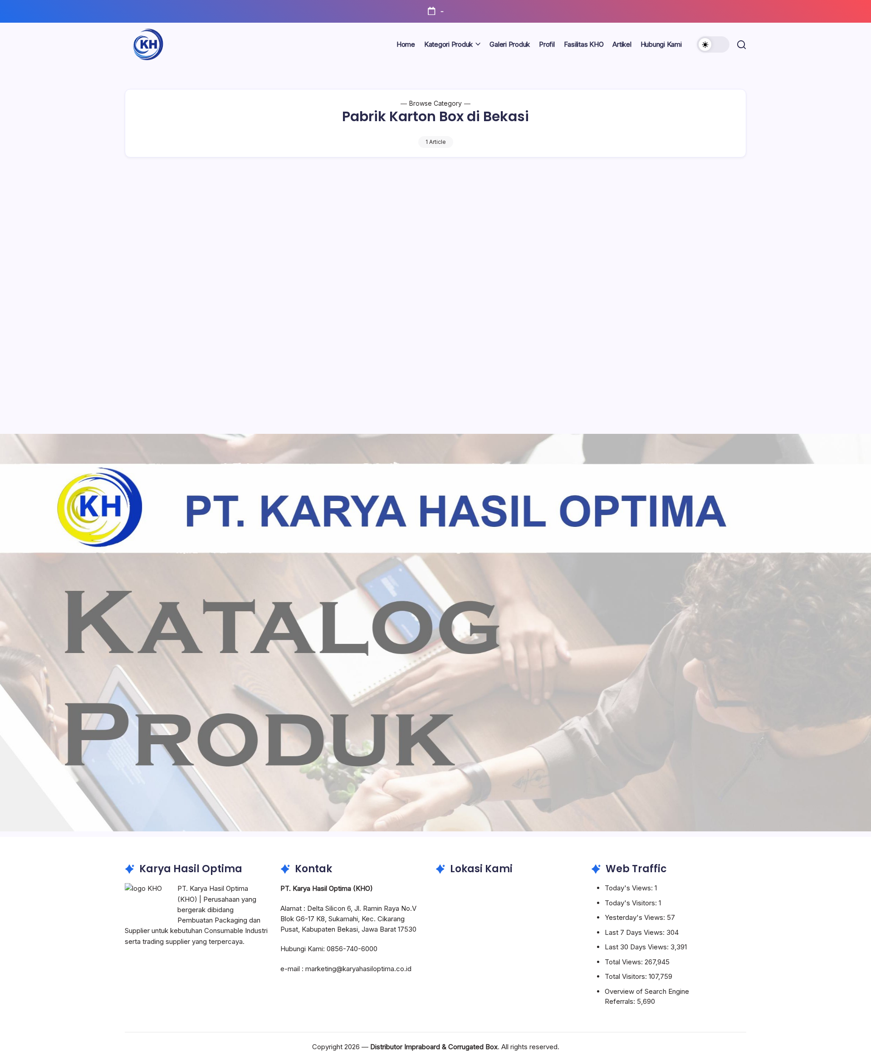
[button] (713, 44)
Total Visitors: (627, 976)
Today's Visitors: (632, 903)
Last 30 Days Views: (637, 947)
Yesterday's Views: (636, 917)
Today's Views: (630, 888)
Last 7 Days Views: (635, 932)
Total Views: (625, 962)
